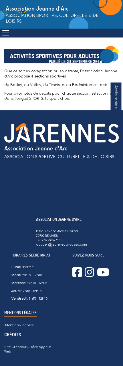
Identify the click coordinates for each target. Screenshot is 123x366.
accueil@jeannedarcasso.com (61, 244)
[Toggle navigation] (5, 33)
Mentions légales (19, 325)
